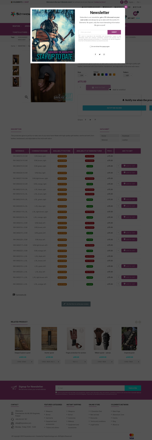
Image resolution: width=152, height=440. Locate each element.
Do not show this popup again (101, 46)
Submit (114, 32)
